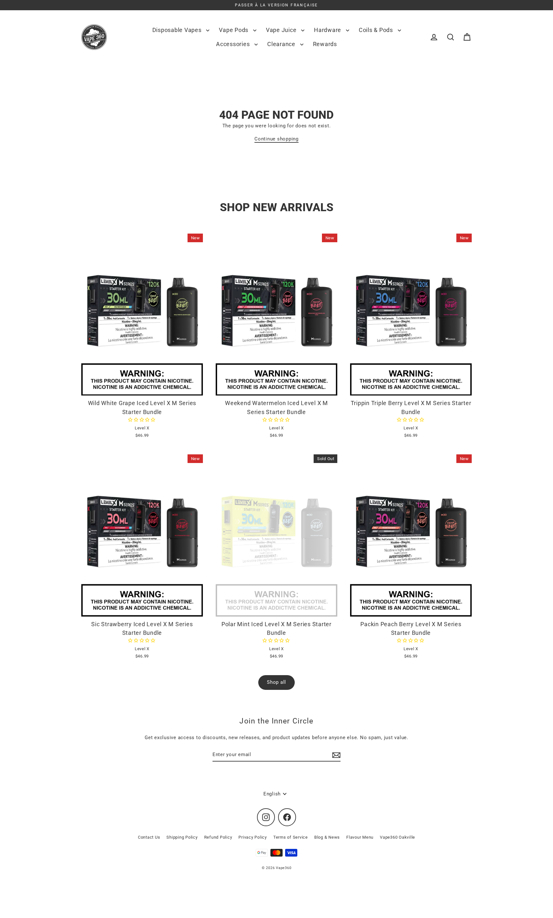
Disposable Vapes (177, 30)
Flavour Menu (359, 837)
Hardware (328, 30)
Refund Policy (218, 837)
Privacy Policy (252, 837)
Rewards (325, 44)
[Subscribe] (335, 755)
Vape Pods (234, 30)
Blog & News (327, 837)
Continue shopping (276, 139)
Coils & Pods (377, 30)
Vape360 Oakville (397, 837)
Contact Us (149, 837)
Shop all (276, 682)
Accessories (233, 44)
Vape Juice (282, 30)
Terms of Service (290, 837)
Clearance (282, 44)
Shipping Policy (181, 837)
